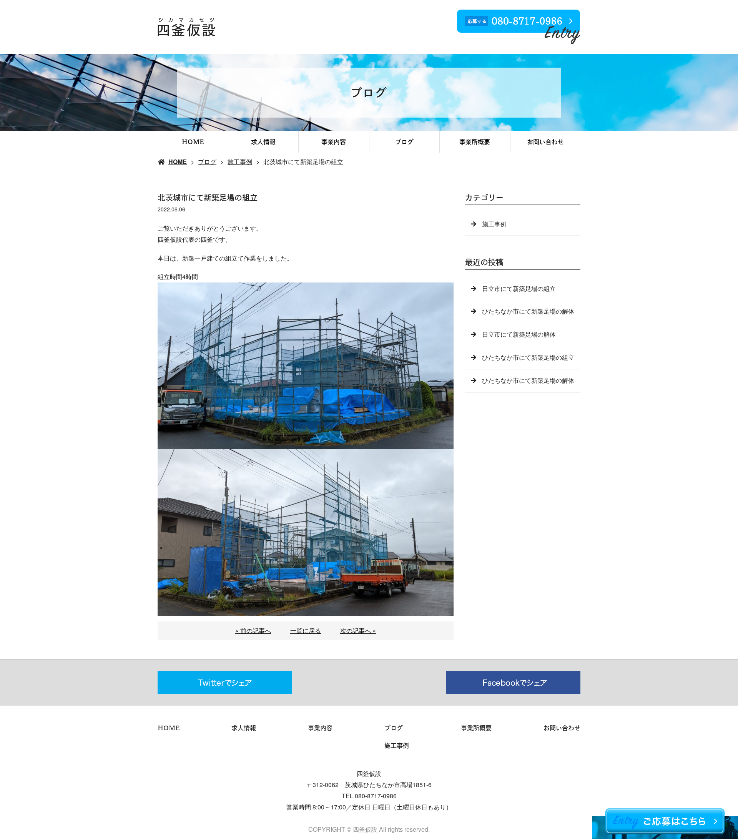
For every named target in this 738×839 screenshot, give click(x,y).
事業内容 (333, 142)
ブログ (404, 142)
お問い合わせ (545, 142)
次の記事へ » (358, 630)
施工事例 (240, 161)
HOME (193, 142)
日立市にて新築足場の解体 (519, 334)
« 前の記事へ (253, 630)
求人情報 (263, 142)
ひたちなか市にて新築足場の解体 (528, 311)
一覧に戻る (305, 630)
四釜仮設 (369, 773)
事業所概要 (474, 142)
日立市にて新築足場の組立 (519, 288)
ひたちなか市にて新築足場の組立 (528, 357)
